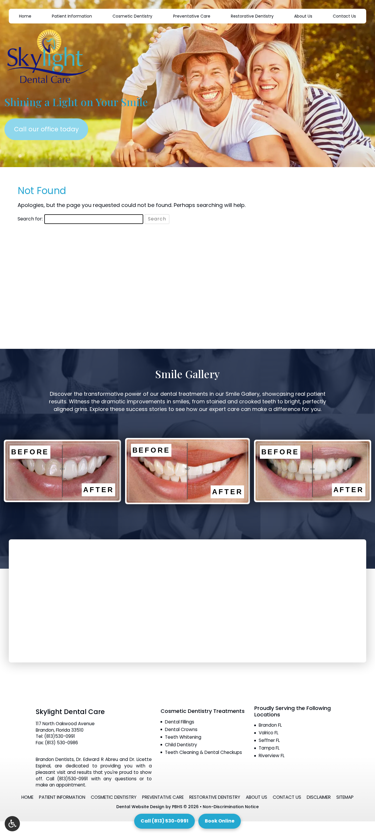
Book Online (219, 821)
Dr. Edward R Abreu (97, 759)
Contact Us (344, 16)
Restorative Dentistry (252, 16)
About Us (303, 16)
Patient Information (72, 16)
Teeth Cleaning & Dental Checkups (203, 752)
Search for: (30, 219)
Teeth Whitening (183, 737)
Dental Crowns (181, 729)
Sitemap (345, 797)
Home (25, 16)
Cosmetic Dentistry (132, 16)
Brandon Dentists (55, 759)
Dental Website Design (140, 807)
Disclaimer (319, 797)
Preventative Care (191, 16)
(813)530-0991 (59, 736)
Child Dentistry (181, 745)
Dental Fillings (179, 722)
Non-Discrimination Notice (231, 807)
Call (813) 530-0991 (164, 821)
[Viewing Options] (12, 824)
